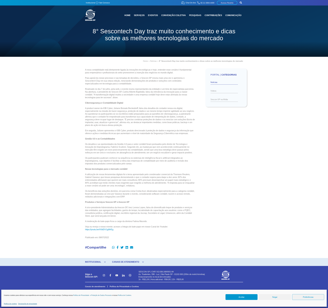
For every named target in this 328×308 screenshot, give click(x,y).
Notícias (153, 61)
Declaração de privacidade (27, 304)
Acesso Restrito (227, 3)
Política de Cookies (124, 295)
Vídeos (213, 91)
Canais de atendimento (95, 286)
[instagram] (104, 275)
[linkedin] (123, 275)
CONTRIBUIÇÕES (213, 15)
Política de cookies (10, 304)
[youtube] (116, 275)
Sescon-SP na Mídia (219, 99)
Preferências (308, 297)
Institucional (90, 3)
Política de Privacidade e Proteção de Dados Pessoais (92, 295)
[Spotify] (130, 275)
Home (145, 61)
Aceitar (241, 297)
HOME (127, 15)
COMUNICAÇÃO (233, 15)
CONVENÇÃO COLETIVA (173, 15)
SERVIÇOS (139, 15)
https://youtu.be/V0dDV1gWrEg (99, 229)
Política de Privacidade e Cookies (124, 286)
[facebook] (110, 275)
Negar (274, 297)
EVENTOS (153, 15)
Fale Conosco (104, 3)
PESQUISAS (195, 15)
